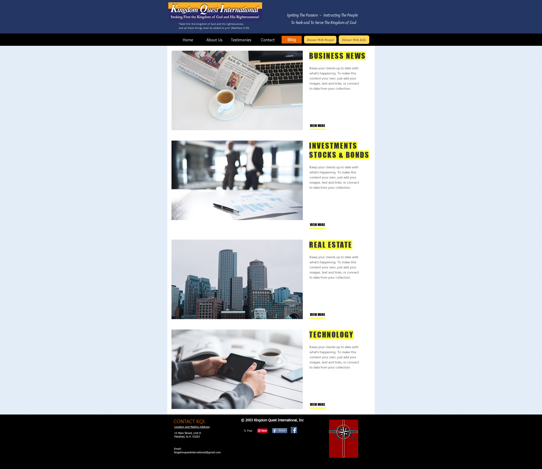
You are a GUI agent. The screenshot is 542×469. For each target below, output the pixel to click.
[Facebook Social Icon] (294, 430)
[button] (324, 126)
